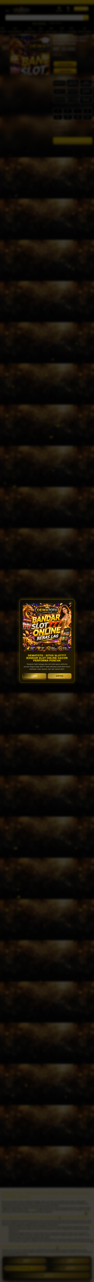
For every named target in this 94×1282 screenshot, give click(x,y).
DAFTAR (59, 676)
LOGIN (34, 676)
